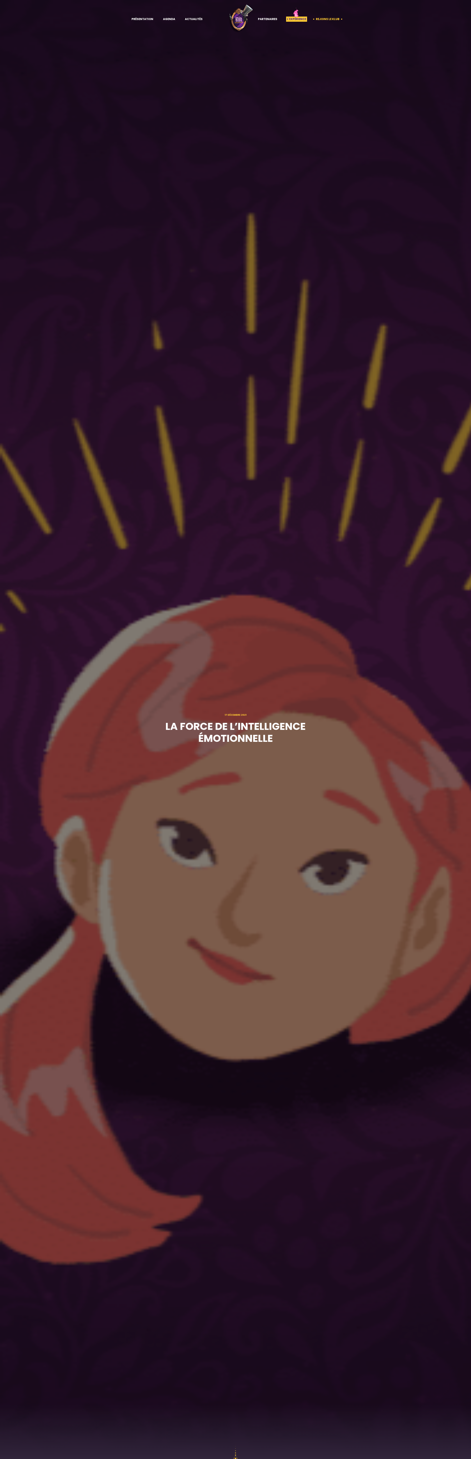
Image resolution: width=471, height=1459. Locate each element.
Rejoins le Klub (327, 19)
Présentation (142, 19)
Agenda (169, 19)
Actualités (194, 19)
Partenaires (267, 19)
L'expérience (296, 19)
